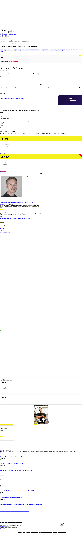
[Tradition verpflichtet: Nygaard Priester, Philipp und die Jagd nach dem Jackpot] (2, 454)
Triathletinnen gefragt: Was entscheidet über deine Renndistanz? (11, 497)
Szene (4, 526)
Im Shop (1, 127)
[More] (23, 108)
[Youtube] (35, 41)
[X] (10, 108)
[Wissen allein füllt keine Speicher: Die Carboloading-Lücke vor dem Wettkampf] (2, 475)
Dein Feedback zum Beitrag (4, 118)
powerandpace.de (62, 528)
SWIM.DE (61, 527)
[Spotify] (34, 41)
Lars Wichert (2, 212)
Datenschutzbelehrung (3, 35)
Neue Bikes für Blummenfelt (5, 232)
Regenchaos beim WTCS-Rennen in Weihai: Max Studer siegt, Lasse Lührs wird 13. (14, 511)
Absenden (1, 125)
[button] (19, 44)
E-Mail (1, 116)
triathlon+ (1, 209)
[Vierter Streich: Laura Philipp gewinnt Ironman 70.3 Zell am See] (2, 461)
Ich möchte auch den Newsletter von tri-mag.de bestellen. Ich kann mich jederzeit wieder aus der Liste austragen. (18, 121)
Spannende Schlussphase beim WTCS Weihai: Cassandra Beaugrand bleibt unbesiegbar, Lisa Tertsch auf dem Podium (21, 504)
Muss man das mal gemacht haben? (5, 327)
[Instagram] (32, 41)
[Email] (17, 108)
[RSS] (33, 41)
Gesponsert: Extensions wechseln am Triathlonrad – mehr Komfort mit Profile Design (15, 218)
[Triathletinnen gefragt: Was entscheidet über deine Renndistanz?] (2, 495)
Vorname (1, 112)
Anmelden (1, 436)
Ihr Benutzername (11, 31)
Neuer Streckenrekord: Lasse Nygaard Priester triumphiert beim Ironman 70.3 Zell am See (16, 470)
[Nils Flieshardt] (0, 70)
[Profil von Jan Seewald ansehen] (70, 100)
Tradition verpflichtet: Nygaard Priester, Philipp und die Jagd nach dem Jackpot (14, 456)
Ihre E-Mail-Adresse (11, 38)
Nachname (2, 114)
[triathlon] (5, 44)
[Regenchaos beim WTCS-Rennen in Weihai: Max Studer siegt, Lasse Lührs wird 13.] (2, 509)
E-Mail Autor (2, 123)
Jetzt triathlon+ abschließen (13, 61)
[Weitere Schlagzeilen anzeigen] (1, 51)
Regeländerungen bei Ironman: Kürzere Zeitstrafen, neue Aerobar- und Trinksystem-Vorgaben (16, 202)
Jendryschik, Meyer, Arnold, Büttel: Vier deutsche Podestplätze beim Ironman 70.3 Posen (15, 448)
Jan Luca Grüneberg (3, 204)
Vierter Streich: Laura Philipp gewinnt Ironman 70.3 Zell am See (11, 463)
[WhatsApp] (13, 108)
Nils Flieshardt (3, 70)
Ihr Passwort (10, 32)
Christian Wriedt (3, 450)
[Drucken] (20, 108)
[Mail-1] (10, 516)
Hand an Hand (2, 228)
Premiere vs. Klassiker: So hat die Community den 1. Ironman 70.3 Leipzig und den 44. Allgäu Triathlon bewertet (20, 490)
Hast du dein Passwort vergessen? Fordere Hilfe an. (8, 34)
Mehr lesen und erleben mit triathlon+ (8, 131)
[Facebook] (31, 41)
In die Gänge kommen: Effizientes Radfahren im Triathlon (10, 210)
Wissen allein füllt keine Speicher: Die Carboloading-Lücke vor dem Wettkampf (14, 477)
